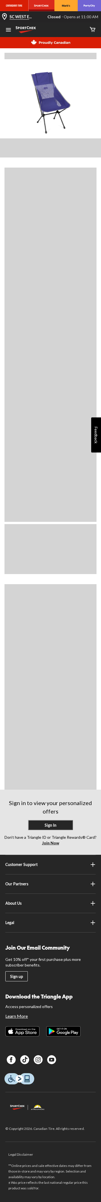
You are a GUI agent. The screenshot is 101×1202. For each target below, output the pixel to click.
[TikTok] (24, 1059)
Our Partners (16, 883)
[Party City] (89, 5)
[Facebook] (11, 1059)
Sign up (16, 976)
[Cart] (93, 30)
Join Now (50, 842)
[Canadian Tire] (14, 5)
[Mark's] (66, 5)
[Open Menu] (8, 30)
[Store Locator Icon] (4, 17)
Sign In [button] (50, 825)
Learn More (16, 1016)
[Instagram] (38, 1059)
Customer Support (21, 864)
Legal (9, 922)
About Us (13, 903)
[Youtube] (51, 1059)
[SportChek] (41, 5)
